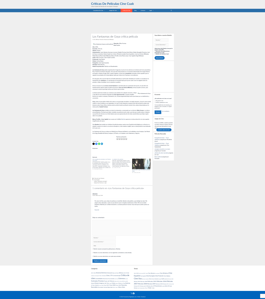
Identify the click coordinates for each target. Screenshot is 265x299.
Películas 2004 (143, 281)
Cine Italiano (166, 276)
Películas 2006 (162, 281)
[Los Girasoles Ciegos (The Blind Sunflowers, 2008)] (141, 164)
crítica (149, 278)
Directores (105, 278)
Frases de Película (109, 281)
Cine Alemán (151, 273)
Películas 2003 (137, 281)
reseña (163, 286)
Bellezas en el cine (124, 273)
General (156, 278)
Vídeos (120, 287)
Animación (109, 273)
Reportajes (110, 287)
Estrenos (102, 178)
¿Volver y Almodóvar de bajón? (100, 181)
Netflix (163, 278)
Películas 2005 (152, 281)
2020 (95, 273)
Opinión (97, 285)
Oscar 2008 (112, 285)
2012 (135, 273)
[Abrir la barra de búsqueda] (171, 10)
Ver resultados (165, 111)
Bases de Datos (116, 273)
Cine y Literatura (102, 275)
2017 (144, 273)
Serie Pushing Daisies (141, 288)
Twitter (138, 296)
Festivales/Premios (97, 281)
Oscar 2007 (106, 285)
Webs (123, 287)
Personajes (100, 287)
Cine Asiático (157, 273)
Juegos (110, 283)
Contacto (143, 10)
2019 (92, 273)
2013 (137, 273)
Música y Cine (121, 283)
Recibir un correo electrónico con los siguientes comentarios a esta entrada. (113, 252)
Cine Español (97, 179)
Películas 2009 (151, 284)
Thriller (149, 288)
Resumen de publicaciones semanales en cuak (162, 52)
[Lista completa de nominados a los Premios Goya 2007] (102, 164)
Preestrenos (158, 286)
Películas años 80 (143, 286)
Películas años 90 (150, 286)
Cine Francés (159, 276)
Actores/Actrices (101, 273)
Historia (92, 283)
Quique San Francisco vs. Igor (100, 182)
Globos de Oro (117, 281)
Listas (113, 283)
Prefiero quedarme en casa (162, 102)
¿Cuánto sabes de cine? (164, 129)
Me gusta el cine (159, 100)
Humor (97, 283)
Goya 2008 (122, 281)
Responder (97, 209)
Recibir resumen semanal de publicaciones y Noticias (106, 249)
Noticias (127, 283)
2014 (142, 273)
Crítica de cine (126, 10)
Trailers (116, 287)
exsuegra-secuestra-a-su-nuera (162, 149)
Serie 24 (167, 286)
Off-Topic (93, 285)
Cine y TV (109, 275)
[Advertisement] (132, 22)
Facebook (143, 296)
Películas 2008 (142, 284)
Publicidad (105, 287)
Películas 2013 (137, 286)
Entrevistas (116, 278)
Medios (116, 283)
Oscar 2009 (118, 285)
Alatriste (123, 119)
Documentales (111, 278)
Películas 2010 (159, 283)
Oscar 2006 (101, 285)
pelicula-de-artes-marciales (161, 153)
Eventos (126, 278)
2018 (147, 273)
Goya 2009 (126, 281)
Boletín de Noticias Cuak (162, 54)
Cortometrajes (117, 275)
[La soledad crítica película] (122, 163)
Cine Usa (138, 279)
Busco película (158, 156)
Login (150, 10)
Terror (146, 288)
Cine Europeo (150, 276)
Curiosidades (98, 278)
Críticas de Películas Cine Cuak (112, 3)
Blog (135, 10)
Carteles (92, 275)
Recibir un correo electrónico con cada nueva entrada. (107, 256)
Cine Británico (164, 273)
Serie (114, 287)
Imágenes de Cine (104, 283)
